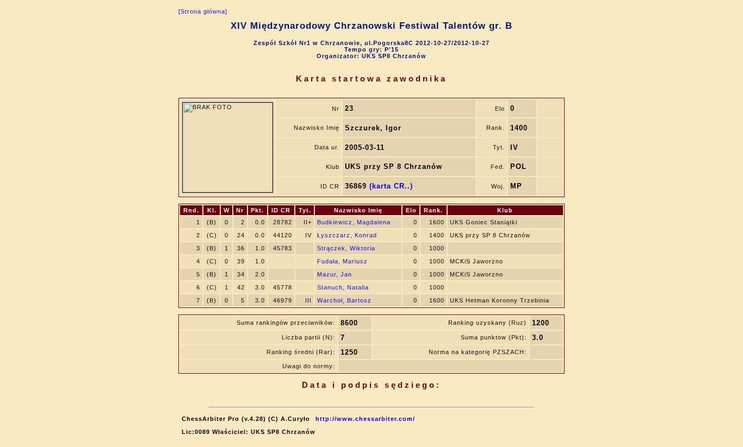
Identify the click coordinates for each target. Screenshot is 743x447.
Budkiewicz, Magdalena (354, 222)
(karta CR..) (391, 186)
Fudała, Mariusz (342, 261)
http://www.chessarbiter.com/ (365, 418)
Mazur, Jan (334, 274)
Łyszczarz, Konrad (347, 235)
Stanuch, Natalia (343, 287)
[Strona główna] (202, 11)
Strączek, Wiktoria (346, 248)
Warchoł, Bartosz (344, 300)
